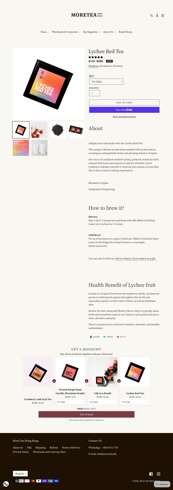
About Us (18, 447)
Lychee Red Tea (135, 393)
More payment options (124, 116)
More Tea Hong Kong (150, 480)
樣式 (91, 76)
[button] (96, 57)
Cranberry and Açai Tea (37, 399)
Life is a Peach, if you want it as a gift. (135, 258)
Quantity (94, 87)
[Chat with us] (6, 484)
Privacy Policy (21, 452)
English (19, 473)
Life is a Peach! (102, 393)
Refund (54, 447)
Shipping (93, 66)
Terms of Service (71, 447)
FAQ (29, 447)
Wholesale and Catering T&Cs (49, 452)
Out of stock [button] (86, 412)
